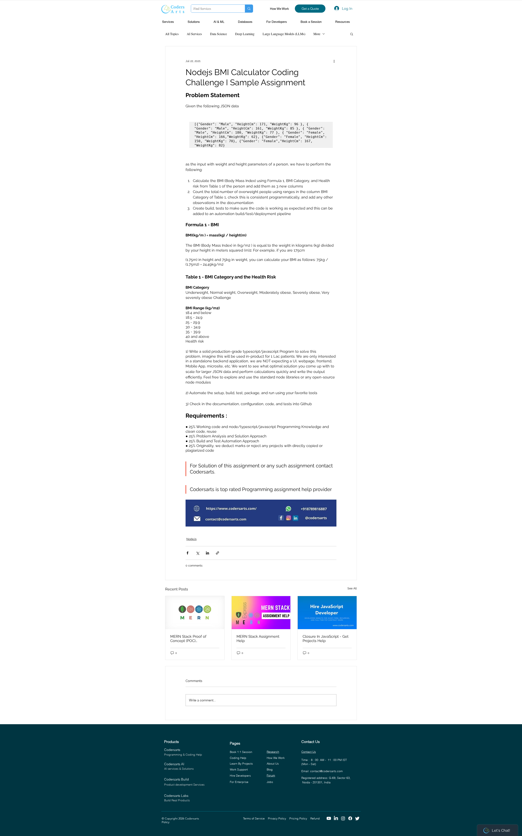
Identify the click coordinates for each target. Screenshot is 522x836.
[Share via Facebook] (187, 553)
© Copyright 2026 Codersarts (202, 818)
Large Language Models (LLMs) (284, 34)
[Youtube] (328, 818)
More (316, 34)
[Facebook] (350, 818)
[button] (173, 22)
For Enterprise (239, 782)
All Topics (172, 34)
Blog (270, 769)
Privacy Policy (278, 818)
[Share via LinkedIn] (207, 553)
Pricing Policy (299, 818)
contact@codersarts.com (326, 771)
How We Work (279, 8)
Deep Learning (244, 34)
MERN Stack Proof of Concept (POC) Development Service (189, 638)
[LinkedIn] (335, 818)
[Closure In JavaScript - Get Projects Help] (327, 612)
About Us (273, 763)
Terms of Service (255, 818)
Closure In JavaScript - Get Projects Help (325, 638)
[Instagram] (343, 818)
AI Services (194, 34)
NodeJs (191, 539)
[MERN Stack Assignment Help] (261, 612)
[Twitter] (357, 818)
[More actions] (334, 61)
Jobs (270, 782)
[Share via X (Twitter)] (197, 553)
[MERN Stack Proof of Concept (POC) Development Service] (194, 612)
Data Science (218, 34)
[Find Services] (249, 8)
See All (352, 588)
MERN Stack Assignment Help (258, 638)
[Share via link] (217, 553)
